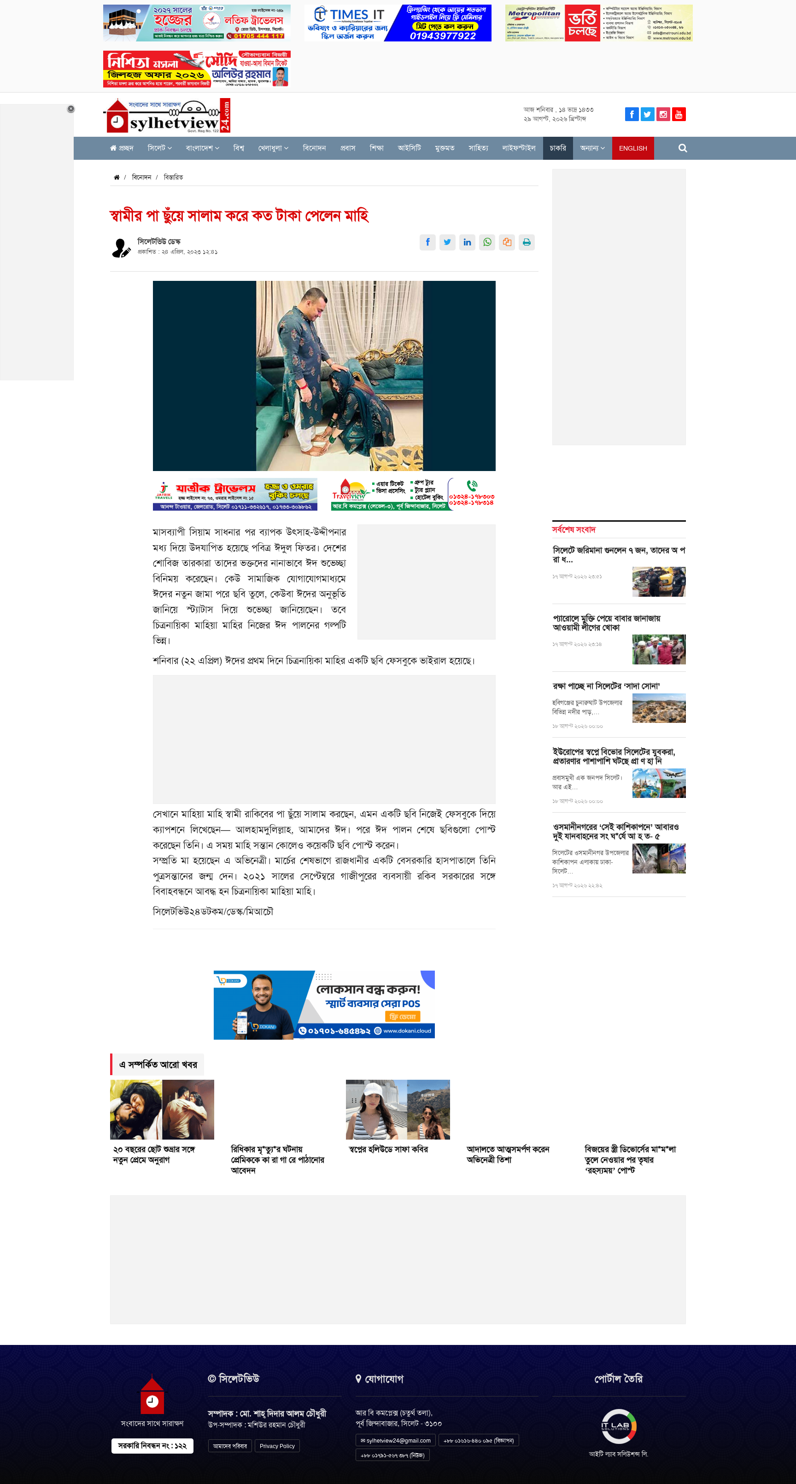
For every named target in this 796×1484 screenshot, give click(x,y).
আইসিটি (409, 148)
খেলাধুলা (271, 148)
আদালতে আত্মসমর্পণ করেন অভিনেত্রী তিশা (508, 1154)
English (633, 148)
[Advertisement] (427, 587)
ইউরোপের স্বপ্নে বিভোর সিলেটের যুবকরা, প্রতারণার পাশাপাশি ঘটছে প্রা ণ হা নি (614, 756)
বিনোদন (314, 148)
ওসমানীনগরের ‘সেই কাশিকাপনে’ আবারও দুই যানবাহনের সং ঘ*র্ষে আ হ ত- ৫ (616, 831)
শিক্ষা (377, 148)
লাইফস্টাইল (519, 148)
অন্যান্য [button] (590, 148)
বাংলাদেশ (200, 148)
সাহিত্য (478, 148)
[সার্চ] (683, 148)
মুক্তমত (445, 148)
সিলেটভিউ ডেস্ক (159, 241)
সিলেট (157, 148)
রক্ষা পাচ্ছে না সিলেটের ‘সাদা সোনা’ (606, 686)
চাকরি (558, 148)
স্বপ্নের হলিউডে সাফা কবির (388, 1149)
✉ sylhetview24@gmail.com (396, 1440)
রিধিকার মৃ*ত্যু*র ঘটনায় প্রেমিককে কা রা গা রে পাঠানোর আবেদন (277, 1160)
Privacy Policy (277, 1446)
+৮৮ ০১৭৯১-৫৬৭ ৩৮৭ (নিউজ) (393, 1455)
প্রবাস (348, 148)
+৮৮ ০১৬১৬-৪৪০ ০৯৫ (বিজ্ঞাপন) (479, 1440)
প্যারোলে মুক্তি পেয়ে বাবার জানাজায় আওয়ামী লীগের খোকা (607, 623)
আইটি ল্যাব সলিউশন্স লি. (619, 1454)
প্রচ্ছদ (125, 148)
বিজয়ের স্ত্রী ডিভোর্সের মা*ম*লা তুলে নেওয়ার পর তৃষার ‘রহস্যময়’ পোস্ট (630, 1160)
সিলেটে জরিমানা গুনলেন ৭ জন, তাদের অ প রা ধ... (619, 555)
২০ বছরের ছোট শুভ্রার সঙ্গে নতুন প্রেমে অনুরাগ (154, 1154)
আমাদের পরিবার (230, 1446)
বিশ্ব (239, 148)
